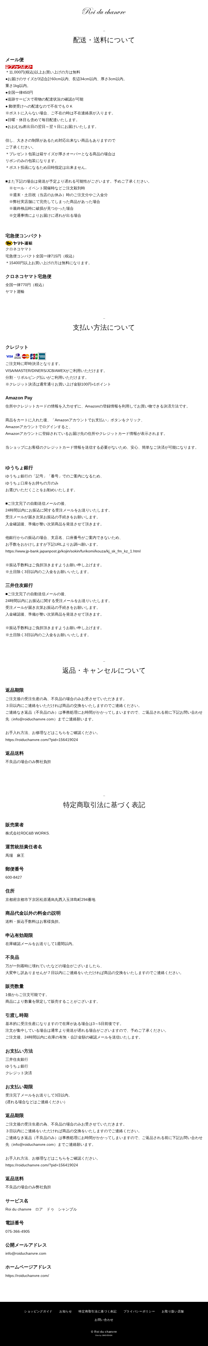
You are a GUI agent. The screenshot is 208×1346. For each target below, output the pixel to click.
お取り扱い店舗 (173, 1311)
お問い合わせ (104, 1319)
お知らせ (65, 1311)
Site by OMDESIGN (103, 1335)
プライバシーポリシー (139, 1311)
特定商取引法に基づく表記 (97, 1311)
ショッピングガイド (38, 1311)
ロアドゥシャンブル (106, 11)
